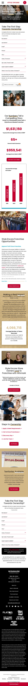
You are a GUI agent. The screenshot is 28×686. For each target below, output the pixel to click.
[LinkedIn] (18, 606)
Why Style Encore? (14, 591)
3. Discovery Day (8, 435)
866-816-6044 (14, 576)
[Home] (13, 2)
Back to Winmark (14, 588)
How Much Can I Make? (14, 159)
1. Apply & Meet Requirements (12, 428)
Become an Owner (13, 600)
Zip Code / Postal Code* (8, 62)
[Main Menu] (3, 2)
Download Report (14, 684)
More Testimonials (14, 390)
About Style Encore (14, 286)
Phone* (3, 50)
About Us (14, 585)
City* (3, 54)
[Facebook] (9, 606)
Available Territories (14, 597)
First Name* (4, 38)
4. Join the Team (8, 439)
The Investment (14, 594)
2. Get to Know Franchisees (11, 432)
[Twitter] (12, 606)
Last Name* (4, 42)
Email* (3, 46)
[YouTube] (15, 606)
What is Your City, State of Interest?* (11, 70)
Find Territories (14, 489)
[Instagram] (6, 606)
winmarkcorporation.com (14, 603)
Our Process (14, 443)
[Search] (21, 606)
